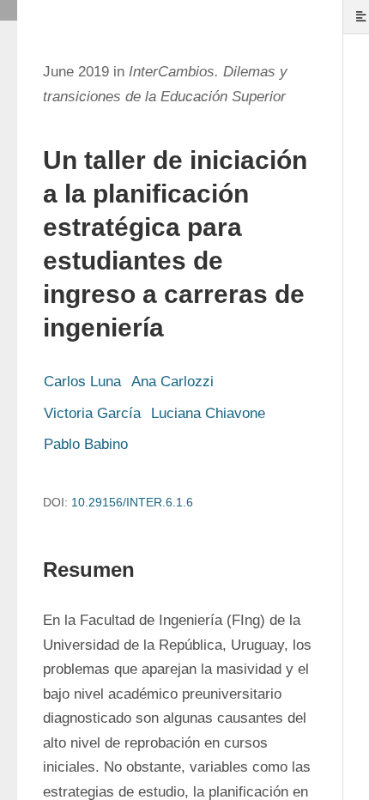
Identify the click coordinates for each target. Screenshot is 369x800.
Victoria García (92, 413)
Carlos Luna (82, 381)
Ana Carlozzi (172, 381)
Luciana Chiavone (208, 413)
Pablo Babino (86, 444)
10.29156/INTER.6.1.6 (132, 502)
